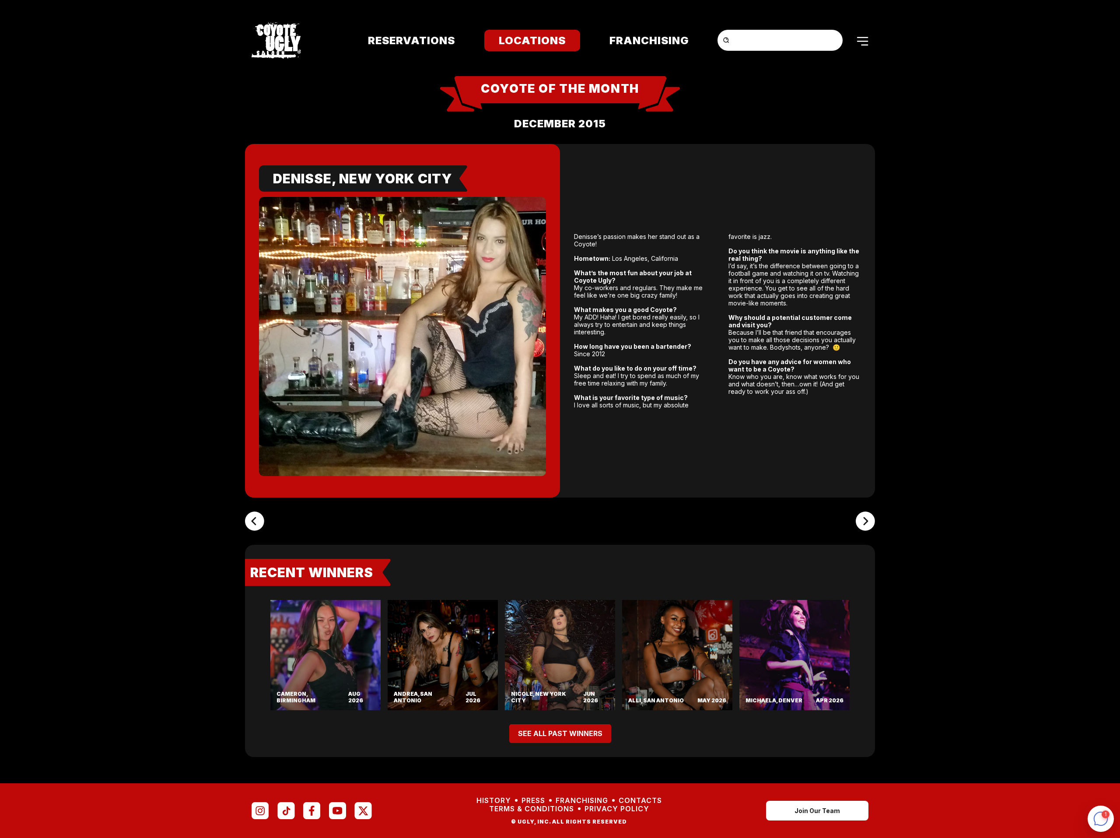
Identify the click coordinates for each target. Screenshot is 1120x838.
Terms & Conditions (531, 809)
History (493, 800)
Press (533, 800)
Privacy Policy (616, 809)
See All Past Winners (560, 733)
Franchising (649, 40)
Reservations (411, 40)
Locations (532, 40)
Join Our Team (817, 810)
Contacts (640, 800)
